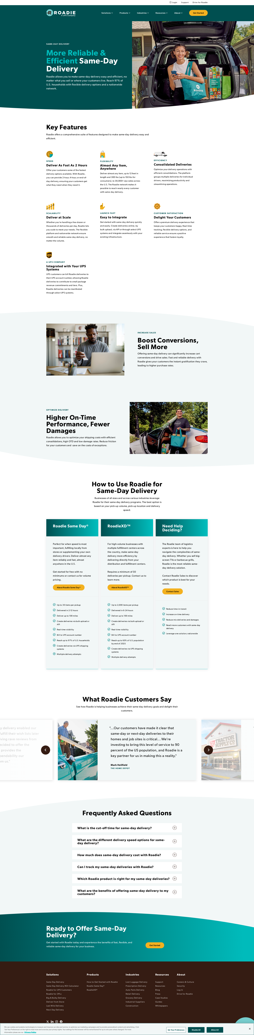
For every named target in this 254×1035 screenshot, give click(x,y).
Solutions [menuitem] (52, 974)
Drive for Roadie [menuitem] (200, 2)
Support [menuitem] (185, 2)
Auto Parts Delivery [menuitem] (135, 989)
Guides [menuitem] (158, 1001)
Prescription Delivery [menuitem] (136, 985)
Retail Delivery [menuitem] (133, 993)
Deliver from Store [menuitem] (55, 1001)
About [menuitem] (181, 974)
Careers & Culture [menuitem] (185, 982)
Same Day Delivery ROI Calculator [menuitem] (62, 985)
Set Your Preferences (176, 1030)
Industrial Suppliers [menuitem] (135, 1001)
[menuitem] (107, 12)
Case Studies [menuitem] (161, 997)
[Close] (250, 1029)
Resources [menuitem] (162, 974)
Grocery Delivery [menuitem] (134, 997)
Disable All (196, 1030)
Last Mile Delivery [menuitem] (55, 1005)
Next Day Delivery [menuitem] (55, 1009)
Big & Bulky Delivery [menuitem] (56, 997)
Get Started (198, 13)
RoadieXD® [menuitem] (92, 989)
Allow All (215, 1030)
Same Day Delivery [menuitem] (55, 982)
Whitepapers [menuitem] (161, 1005)
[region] (127, 1029)
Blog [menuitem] (157, 989)
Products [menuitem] (93, 974)
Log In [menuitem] (180, 989)
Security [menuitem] (181, 985)
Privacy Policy (30, 1032)
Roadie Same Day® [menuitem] (96, 985)
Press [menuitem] (157, 993)
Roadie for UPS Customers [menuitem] (59, 989)
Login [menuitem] (174, 2)
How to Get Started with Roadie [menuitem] (102, 982)
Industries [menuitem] (132, 974)
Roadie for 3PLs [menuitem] (54, 993)
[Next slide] (208, 750)
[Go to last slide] (45, 750)
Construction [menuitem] (132, 1005)
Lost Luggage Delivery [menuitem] (136, 982)
